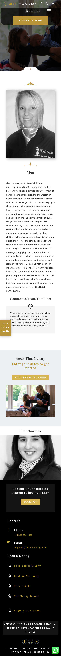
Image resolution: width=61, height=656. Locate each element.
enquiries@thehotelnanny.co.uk (30, 547)
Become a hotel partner (24, 628)
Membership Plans (16, 624)
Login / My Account (27, 610)
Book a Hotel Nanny (30, 20)
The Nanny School (26, 596)
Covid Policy (41, 652)
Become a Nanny (43, 624)
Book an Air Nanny (26, 575)
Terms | (29, 652)
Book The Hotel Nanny (30, 377)
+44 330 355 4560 (26, 3)
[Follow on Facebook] (41, 3)
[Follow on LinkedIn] (52, 3)
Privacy (16, 652)
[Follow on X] (47, 3)
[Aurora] (30, 479)
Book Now (30, 501)
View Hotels (22, 586)
